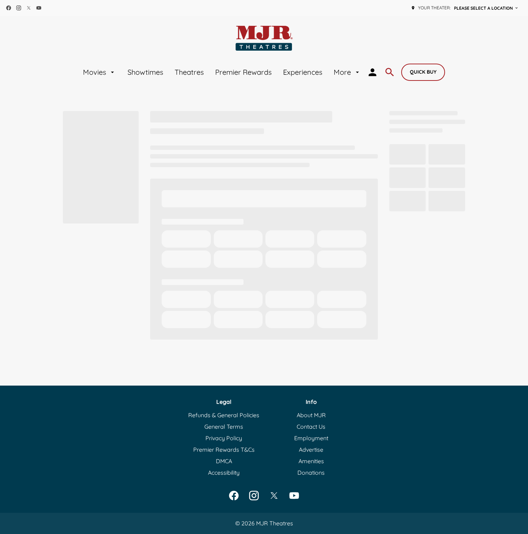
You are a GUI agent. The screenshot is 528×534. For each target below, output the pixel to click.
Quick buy (423, 72)
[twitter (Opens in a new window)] (29, 8)
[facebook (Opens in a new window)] (8, 8)
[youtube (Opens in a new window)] (39, 8)
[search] (389, 72)
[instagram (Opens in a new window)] (19, 8)
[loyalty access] (372, 72)
